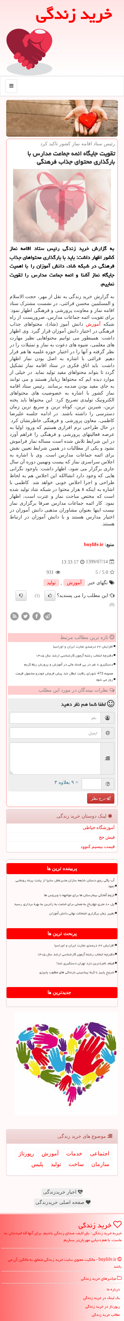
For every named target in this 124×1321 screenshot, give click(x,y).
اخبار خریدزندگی (60, 1192)
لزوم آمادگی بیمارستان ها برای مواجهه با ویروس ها (79, 895)
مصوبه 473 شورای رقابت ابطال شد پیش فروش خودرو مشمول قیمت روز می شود (64, 676)
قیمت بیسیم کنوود (98, 846)
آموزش (93, 324)
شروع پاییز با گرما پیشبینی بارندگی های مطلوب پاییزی (76, 972)
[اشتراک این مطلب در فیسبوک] (36, 615)
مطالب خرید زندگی (106, 1314)
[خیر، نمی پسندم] (21, 595)
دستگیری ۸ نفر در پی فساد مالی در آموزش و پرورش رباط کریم (68, 664)
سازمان (100, 1164)
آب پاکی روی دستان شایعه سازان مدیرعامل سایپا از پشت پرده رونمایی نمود (65, 883)
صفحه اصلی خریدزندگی (60, 1202)
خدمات (74, 1153)
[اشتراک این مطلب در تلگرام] (47, 615)
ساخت (76, 1164)
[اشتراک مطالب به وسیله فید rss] (14, 615)
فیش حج (107, 837)
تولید (51, 582)
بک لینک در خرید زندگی (101, 1297)
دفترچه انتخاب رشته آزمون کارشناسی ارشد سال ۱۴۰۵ (74, 655)
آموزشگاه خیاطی (99, 827)
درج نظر (98, 798)
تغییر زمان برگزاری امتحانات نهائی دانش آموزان (81, 913)
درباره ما (113, 1289)
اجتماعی (99, 1153)
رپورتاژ (26, 1153)
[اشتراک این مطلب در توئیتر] (25, 615)
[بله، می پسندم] (49, 595)
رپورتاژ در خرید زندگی (102, 1306)
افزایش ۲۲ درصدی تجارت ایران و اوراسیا (83, 646)
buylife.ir (93, 544)
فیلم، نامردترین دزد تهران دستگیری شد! (85, 963)
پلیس (37, 1164)
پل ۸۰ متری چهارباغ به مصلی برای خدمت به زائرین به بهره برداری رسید (64, 904)
